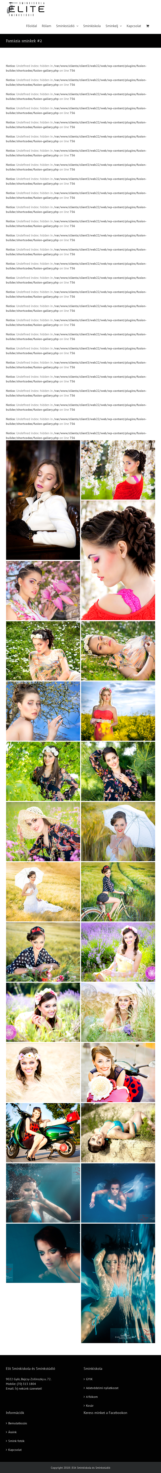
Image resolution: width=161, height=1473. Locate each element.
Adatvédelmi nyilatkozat (102, 1388)
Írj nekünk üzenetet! (28, 1388)
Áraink (12, 1432)
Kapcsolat (15, 1450)
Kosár (89, 1405)
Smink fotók (16, 1441)
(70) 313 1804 (26, 1384)
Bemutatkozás (17, 1423)
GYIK (89, 1379)
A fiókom (92, 1397)
